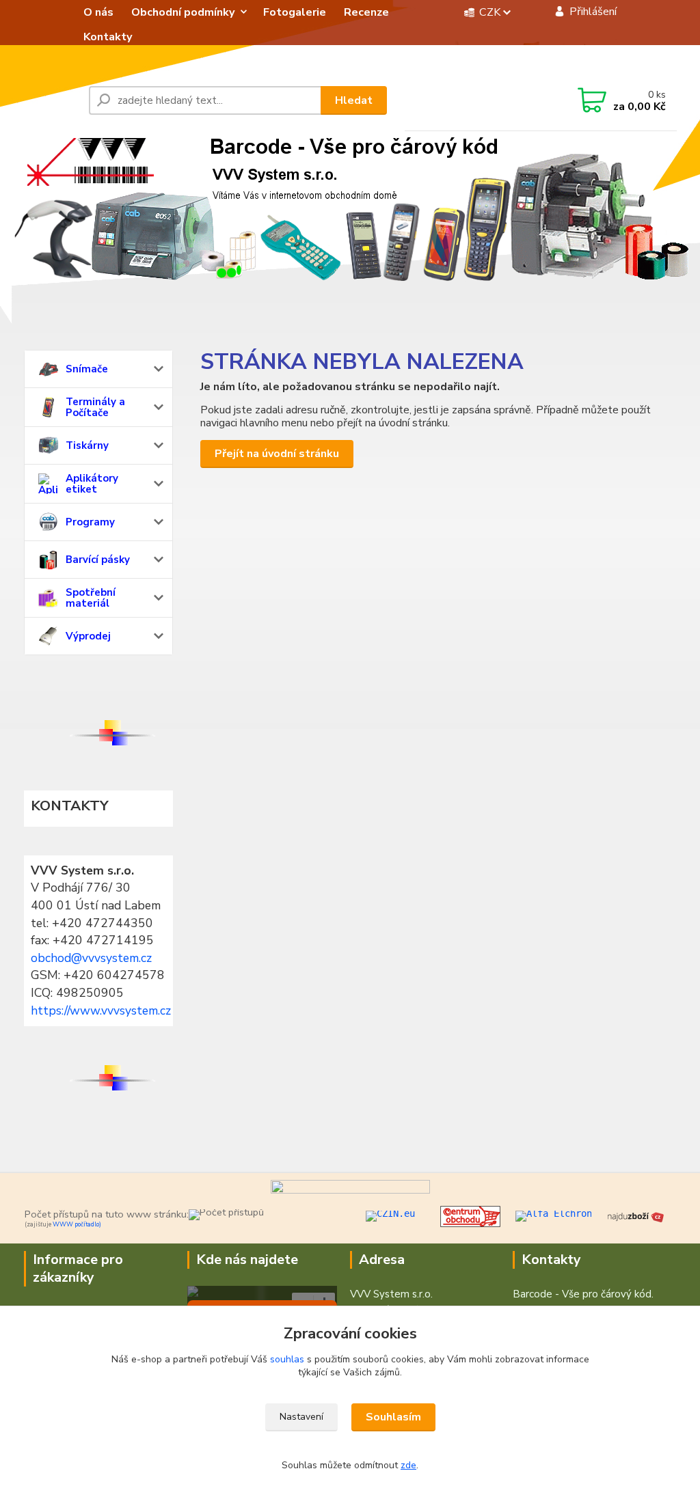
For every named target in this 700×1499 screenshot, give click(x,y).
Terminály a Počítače (95, 407)
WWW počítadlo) (77, 1224)
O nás (98, 12)
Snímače (87, 369)
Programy (90, 522)
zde (408, 1465)
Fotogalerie (294, 12)
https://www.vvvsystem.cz (101, 1010)
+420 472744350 (490, 101)
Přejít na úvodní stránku (277, 453)
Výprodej (88, 636)
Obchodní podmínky (183, 12)
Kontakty (108, 36)
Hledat (354, 100)
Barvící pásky (98, 559)
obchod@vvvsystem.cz (91, 958)
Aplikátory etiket (92, 483)
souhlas (287, 1359)
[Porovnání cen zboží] (636, 1215)
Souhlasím (393, 1417)
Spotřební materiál (91, 598)
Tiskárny (87, 445)
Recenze (366, 12)
